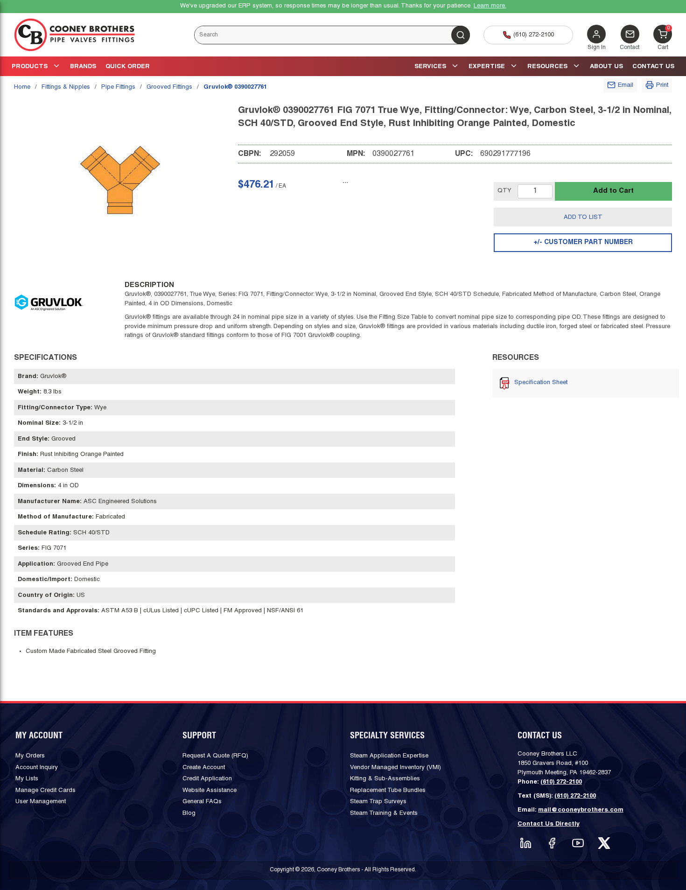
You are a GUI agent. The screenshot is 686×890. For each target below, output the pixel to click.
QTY (504, 191)
